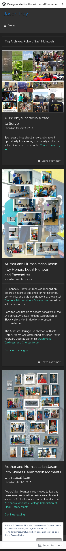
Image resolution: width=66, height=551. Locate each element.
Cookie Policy (17, 535)
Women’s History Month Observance (26, 300)
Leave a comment (51, 160)
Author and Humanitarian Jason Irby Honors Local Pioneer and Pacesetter (31, 269)
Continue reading (16, 350)
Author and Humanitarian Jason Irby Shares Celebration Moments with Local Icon (33, 472)
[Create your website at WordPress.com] (33, 4)
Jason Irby (16, 13)
